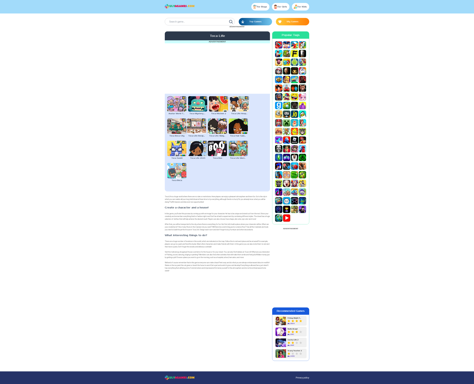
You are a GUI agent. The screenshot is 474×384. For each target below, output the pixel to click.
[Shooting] (302, 148)
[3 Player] (294, 44)
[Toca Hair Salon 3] (238, 126)
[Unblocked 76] (278, 200)
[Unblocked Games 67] (294, 200)
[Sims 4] (278, 157)
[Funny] (294, 96)
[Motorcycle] (278, 131)
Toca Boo (217, 158)
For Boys (262, 7)
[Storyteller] (286, 174)
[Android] (294, 62)
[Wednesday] (302, 209)
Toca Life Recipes (197, 136)
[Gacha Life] (302, 96)
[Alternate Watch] (302, 53)
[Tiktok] (278, 192)
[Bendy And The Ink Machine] (294, 70)
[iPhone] (302, 114)
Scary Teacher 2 (295, 351)
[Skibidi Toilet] (294, 157)
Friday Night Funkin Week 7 (295, 318)
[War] (294, 209)
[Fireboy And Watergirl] (294, 88)
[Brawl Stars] (278, 79)
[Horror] (278, 114)
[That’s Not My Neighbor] (286, 183)
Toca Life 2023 (197, 158)
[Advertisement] (217, 68)
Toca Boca (177, 180)
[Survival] (302, 174)
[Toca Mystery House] (197, 104)
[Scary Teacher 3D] (286, 148)
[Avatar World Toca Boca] (176, 104)
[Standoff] (302, 166)
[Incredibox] (286, 114)
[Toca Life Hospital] (239, 104)
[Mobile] (294, 122)
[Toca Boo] (217, 148)
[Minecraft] (286, 122)
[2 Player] (286, 44)
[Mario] (278, 122)
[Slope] (302, 157)
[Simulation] (286, 157)
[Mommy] (302, 122)
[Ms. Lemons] (294, 131)
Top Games (255, 21)
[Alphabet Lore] (294, 53)
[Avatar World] (278, 70)
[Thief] (302, 183)
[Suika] (294, 174)
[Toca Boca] (176, 170)
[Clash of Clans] (286, 79)
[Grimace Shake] (302, 105)
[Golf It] (286, 105)
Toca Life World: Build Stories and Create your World (239, 158)
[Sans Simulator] (278, 148)
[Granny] (294, 105)
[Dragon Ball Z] (278, 88)
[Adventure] (286, 53)
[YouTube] (286, 218)
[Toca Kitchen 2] (218, 104)
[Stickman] (278, 174)
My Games (292, 21)
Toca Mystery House (198, 114)
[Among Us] (286, 62)
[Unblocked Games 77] (278, 209)
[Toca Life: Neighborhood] (217, 126)
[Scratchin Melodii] (294, 148)
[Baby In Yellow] (286, 70)
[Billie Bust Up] (302, 70)
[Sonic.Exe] (278, 166)
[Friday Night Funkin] (286, 96)
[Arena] (302, 62)
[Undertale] (286, 209)
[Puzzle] (278, 140)
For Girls (282, 7)
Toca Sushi (176, 158)
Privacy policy (302, 377)
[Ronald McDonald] (302, 140)
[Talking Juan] (278, 183)
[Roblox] (294, 140)
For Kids (302, 7)
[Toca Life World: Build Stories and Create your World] (238, 148)
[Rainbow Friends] (286, 140)
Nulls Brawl (292, 329)
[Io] (294, 114)
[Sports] (294, 166)
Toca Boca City (176, 136)
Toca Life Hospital (240, 114)
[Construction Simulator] (294, 79)
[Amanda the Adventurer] (278, 62)
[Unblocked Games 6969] (302, 200)
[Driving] (286, 88)
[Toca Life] (286, 192)
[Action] (278, 53)
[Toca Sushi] (176, 148)
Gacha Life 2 (293, 340)
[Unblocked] (302, 192)
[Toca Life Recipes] (196, 126)
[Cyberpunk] (302, 79)
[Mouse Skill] (286, 131)
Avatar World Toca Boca (177, 114)
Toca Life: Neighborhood (218, 136)
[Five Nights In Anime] (302, 88)
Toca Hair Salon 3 (239, 136)
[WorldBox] (278, 218)
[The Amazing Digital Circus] (294, 183)
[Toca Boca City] (176, 126)
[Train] (294, 192)
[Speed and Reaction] (286, 166)
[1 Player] (278, 44)
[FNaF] (278, 96)
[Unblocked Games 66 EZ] (286, 200)
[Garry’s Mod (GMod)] (278, 105)
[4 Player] (302, 44)
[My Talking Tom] (302, 131)
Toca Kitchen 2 (218, 114)
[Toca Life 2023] (197, 148)
